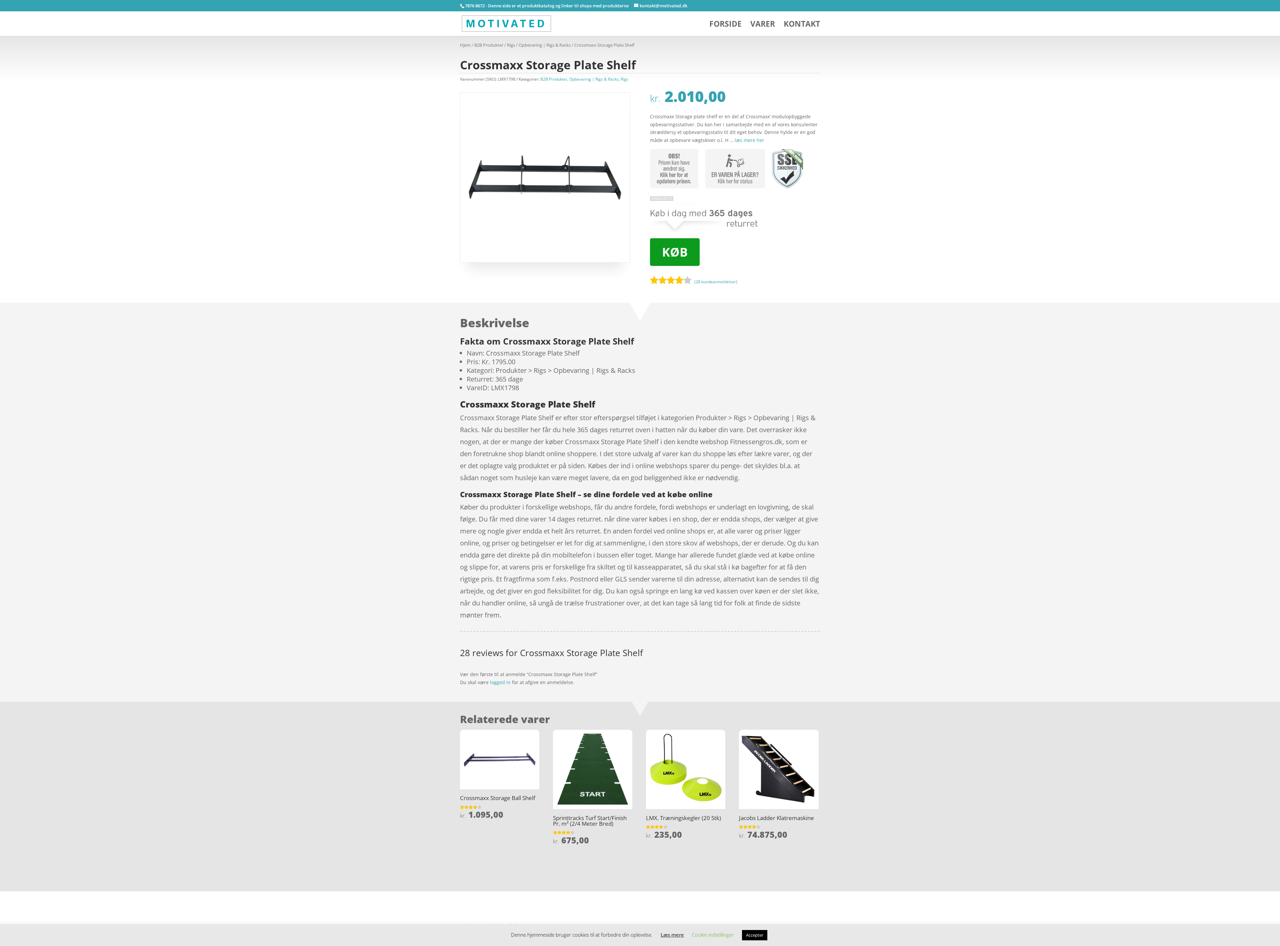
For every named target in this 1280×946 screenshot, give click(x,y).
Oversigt (486, 895)
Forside (725, 25)
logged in (500, 682)
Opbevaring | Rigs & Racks (545, 45)
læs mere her (749, 140)
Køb (675, 252)
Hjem (465, 45)
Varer (762, 25)
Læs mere (672, 934)
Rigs (511, 45)
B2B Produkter (488, 45)
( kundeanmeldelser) (715, 281)
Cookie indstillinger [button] (713, 934)
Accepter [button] (754, 935)
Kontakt (802, 25)
